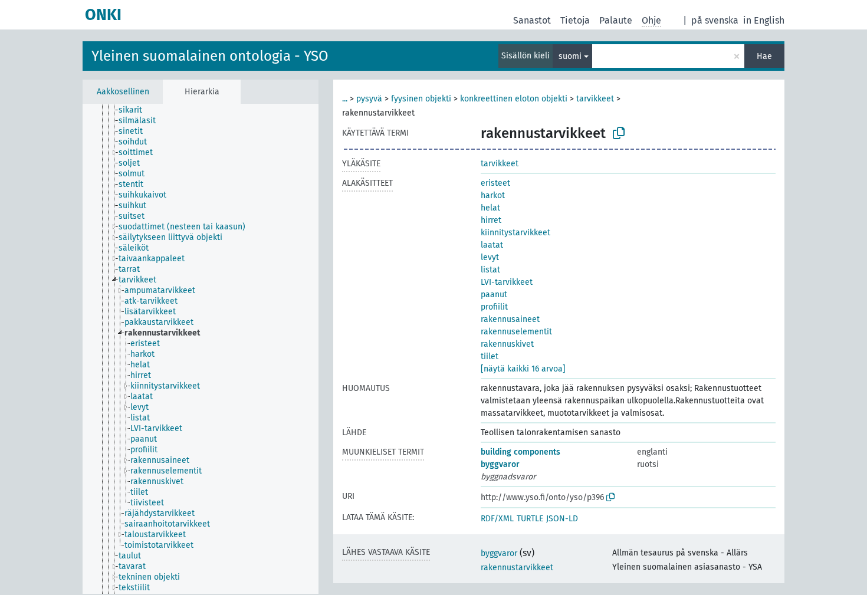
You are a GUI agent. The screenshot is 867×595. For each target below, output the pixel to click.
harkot (493, 195)
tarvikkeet (595, 99)
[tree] (200, 349)
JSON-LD (562, 519)
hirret (491, 220)
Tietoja (575, 20)
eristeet (495, 183)
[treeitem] (135, 110)
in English (763, 20)
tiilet (489, 356)
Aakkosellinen (123, 92)
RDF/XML (497, 519)
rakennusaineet (510, 319)
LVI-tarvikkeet (507, 282)
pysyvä (369, 99)
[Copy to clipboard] (619, 133)
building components (520, 452)
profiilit (494, 307)
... (344, 99)
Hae (764, 56)
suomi (570, 56)
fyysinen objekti (421, 99)
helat (490, 208)
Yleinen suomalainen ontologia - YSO (210, 56)
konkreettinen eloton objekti (513, 99)
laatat (492, 245)
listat (490, 270)
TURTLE (530, 519)
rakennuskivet (507, 344)
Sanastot (532, 20)
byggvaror (500, 464)
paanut (494, 295)
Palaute (615, 20)
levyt (490, 257)
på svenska (714, 20)
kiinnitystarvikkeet (515, 233)
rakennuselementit (516, 332)
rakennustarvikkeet (517, 568)
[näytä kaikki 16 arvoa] (523, 369)
